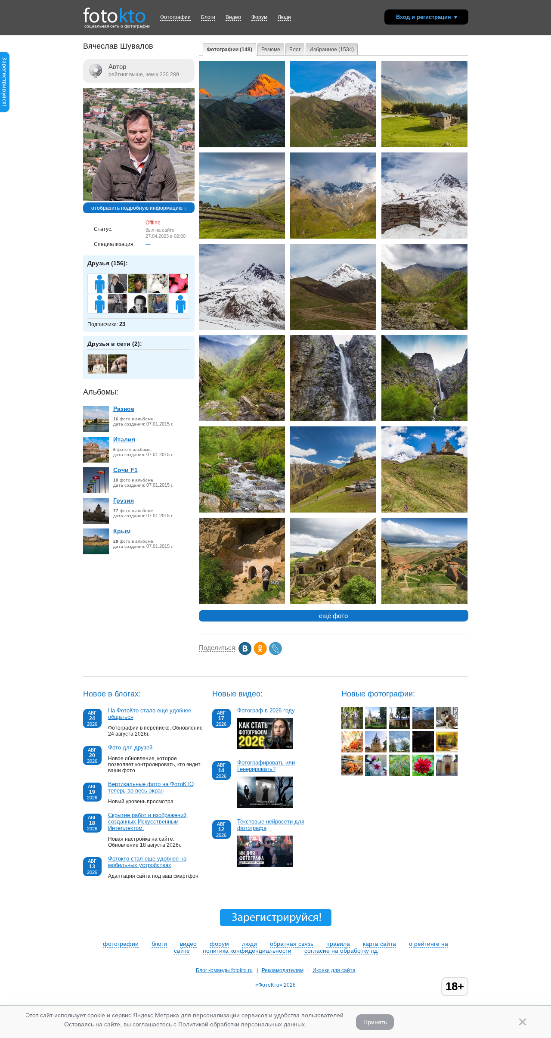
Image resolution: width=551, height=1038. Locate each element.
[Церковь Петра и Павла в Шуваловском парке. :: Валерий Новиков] (447, 774)
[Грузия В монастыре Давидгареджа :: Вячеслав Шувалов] (242, 602)
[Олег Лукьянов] (102, 373)
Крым (121, 531)
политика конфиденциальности (247, 950)
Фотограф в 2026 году (266, 710)
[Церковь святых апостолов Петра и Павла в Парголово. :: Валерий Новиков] (399, 727)
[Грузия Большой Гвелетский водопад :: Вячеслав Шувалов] (333, 419)
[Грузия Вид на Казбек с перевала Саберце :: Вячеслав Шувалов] (424, 237)
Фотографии (175, 17)
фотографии (121, 943)
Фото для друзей (130, 747)
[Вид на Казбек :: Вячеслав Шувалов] (333, 146)
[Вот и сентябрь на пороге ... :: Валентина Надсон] (352, 774)
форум (219, 943)
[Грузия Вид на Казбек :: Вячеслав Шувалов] (333, 328)
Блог (294, 50)
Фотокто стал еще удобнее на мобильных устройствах (147, 861)
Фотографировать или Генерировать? (266, 765)
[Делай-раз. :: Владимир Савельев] (352, 727)
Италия (124, 439)
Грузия (123, 500)
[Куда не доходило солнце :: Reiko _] (423, 751)
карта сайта (379, 943)
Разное (123, 408)
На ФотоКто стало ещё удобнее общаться (149, 713)
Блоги (208, 17)
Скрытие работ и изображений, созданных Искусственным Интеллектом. (148, 821)
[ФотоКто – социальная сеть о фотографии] (114, 12)
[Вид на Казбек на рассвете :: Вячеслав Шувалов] (242, 146)
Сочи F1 (125, 469)
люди (249, 943)
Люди (284, 17)
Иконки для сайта (334, 970)
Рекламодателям (282, 970)
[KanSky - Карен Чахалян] (162, 292)
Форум (259, 17)
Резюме (270, 50)
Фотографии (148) (229, 50)
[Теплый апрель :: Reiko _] (376, 774)
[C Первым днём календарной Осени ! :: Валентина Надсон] (447, 751)
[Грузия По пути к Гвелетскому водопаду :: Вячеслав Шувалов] (424, 328)
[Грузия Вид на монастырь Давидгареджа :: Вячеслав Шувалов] (333, 602)
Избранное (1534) (332, 50)
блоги (159, 943)
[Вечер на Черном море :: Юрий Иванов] (423, 727)
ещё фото (333, 615)
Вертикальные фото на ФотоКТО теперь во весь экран (151, 787)
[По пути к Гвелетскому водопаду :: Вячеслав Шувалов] (242, 511)
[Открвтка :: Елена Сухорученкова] (352, 751)
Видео (233, 17)
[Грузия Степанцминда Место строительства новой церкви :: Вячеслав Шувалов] (424, 146)
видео (188, 943)
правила (338, 943)
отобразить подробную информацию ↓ (138, 208)
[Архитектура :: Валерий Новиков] (376, 727)
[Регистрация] (4, 111)
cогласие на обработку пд (341, 950)
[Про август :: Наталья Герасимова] (399, 751)
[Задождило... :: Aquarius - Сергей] (399, 774)
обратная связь (291, 943)
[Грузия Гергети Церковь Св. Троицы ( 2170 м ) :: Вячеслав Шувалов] (333, 511)
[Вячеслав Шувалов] (139, 199)
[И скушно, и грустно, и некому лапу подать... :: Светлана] (447, 727)
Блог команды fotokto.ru (224, 970)
